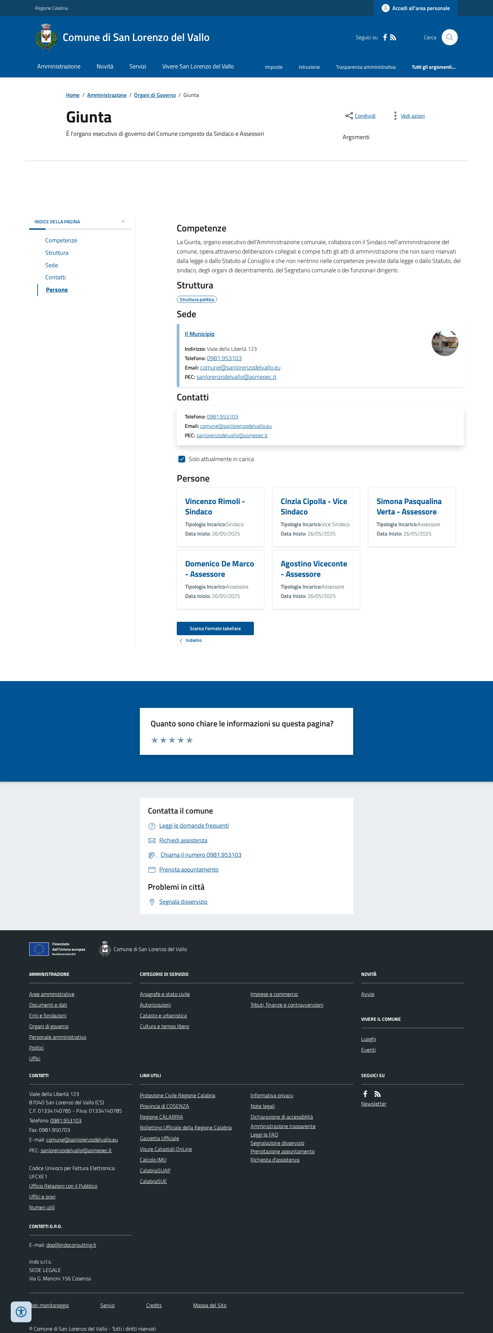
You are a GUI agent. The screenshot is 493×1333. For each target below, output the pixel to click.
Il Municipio (200, 333)
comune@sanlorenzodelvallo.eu (240, 367)
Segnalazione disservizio (277, 1143)
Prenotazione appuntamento (283, 1151)
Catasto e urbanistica (163, 1015)
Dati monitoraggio (49, 1305)
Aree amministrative (51, 994)
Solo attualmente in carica (221, 458)
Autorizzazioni (155, 1005)
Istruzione (309, 67)
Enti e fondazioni (47, 1015)
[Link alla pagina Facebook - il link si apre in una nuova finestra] (385, 37)
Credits (154, 1305)
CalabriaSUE (153, 1181)
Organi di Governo (155, 95)
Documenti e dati (48, 1005)
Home (72, 95)
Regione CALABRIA (161, 1117)
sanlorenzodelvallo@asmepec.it (236, 376)
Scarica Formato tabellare (215, 628)
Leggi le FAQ (264, 1134)
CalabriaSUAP (155, 1170)
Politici (36, 1048)
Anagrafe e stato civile (165, 994)
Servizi (137, 66)
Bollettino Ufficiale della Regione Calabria (186, 1127)
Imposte (274, 67)
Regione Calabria (51, 7)
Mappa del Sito (209, 1305)
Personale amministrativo (57, 1037)
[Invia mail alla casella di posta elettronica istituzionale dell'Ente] (82, 1139)
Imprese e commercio (274, 994)
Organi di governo (48, 1026)
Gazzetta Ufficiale (159, 1138)
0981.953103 (224, 358)
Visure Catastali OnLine (166, 1149)
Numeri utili (42, 1207)
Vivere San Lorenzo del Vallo (198, 66)
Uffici (34, 1058)
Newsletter (373, 1104)
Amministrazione (58, 66)
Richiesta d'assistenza (275, 1160)
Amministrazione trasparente (283, 1126)
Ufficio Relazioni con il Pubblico (63, 1186)
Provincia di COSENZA (164, 1106)
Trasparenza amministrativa (366, 67)
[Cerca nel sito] (447, 37)
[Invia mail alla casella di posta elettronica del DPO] (71, 1245)
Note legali (263, 1106)
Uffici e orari (42, 1196)
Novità (105, 66)
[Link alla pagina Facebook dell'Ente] (365, 1094)
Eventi (368, 1050)
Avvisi (367, 994)
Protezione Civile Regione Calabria (177, 1095)
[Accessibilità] (21, 1312)
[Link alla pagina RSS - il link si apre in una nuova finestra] (393, 37)
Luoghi (368, 1039)
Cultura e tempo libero (164, 1026)
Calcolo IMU (153, 1160)
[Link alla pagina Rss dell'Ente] (378, 1094)
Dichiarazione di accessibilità (282, 1117)
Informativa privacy (272, 1095)
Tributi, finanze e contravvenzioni (287, 1005)
